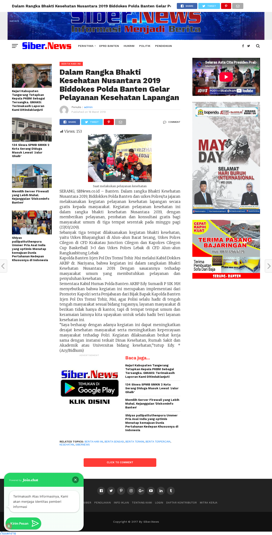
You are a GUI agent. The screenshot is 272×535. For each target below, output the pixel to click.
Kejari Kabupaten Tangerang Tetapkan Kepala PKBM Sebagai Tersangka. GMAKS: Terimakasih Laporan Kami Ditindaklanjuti (28, 100)
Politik (144, 45)
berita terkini (134, 441)
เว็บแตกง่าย (8, 533)
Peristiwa (85, 45)
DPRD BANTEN (109, 45)
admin (88, 107)
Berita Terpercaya (158, 441)
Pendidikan (163, 45)
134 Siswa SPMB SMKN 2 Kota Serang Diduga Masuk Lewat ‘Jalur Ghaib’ (30, 150)
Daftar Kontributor (181, 502)
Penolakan (102, 502)
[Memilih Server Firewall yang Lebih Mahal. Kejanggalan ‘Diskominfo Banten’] (32, 187)
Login (159, 502)
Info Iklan (121, 502)
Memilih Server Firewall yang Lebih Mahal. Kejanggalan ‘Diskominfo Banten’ (30, 197)
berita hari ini (94, 441)
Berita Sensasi (114, 441)
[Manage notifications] (9, 526)
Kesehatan (67, 444)
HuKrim (129, 45)
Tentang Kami (142, 502)
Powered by (15, 480)
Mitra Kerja (208, 502)
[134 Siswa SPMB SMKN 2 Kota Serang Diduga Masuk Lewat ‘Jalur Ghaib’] (32, 140)
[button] (75, 479)
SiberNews (82, 444)
